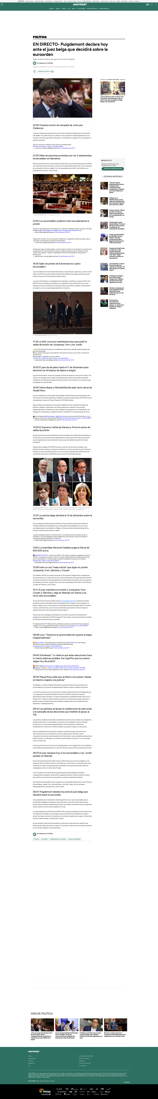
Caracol (108, 1089)
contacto (31, 1060)
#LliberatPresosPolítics (65, 418)
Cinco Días (82, 1092)
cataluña (44, 839)
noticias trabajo (92, 8)
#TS (46, 624)
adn (102, 1089)
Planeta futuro (101, 1092)
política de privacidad (85, 1063)
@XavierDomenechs (47, 666)
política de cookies (84, 1058)
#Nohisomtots (77, 230)
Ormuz (79, 1)
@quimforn (51, 230)
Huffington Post (62, 1092)
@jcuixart (69, 230)
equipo (30, 1056)
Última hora (147, 5)
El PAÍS (60, 1089)
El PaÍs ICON (82, 1094)
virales (64, 8)
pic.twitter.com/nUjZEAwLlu (52, 646)
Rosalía (118, 1)
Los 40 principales (68, 1089)
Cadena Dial (89, 1092)
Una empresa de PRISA (46, 1090)
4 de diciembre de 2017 (67, 148)
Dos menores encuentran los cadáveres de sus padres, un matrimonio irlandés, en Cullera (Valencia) (116, 304)
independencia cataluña (58, 839)
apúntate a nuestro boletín (113, 168)
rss (29, 1065)
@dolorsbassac (50, 416)
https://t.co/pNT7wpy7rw (56, 668)
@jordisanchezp (60, 230)
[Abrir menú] (2, 5)
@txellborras (60, 416)
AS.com (97, 1089)
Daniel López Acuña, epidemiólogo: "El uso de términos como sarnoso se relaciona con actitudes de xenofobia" (117, 225)
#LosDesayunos (38, 646)
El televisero (81, 8)
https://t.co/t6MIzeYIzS (43, 358)
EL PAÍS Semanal (94, 1092)
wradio (76, 1092)
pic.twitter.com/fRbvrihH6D (53, 146)
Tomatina (131, 1)
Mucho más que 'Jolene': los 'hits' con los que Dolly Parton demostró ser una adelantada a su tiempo (117, 213)
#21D (34, 146)
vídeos (74, 8)
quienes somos (32, 1058)
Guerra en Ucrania (72, 1)
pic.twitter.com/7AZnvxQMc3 (49, 561)
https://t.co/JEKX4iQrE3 (80, 626)
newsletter (31, 1063)
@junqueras (44, 230)
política (51, 8)
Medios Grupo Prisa (45, 1094)
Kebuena (106, 1092)
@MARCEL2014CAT (42, 555)
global (58, 8)
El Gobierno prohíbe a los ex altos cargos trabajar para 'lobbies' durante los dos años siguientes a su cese (116, 279)
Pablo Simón (124, 1)
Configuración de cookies (86, 1056)
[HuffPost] (34, 1051)
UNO (71, 1092)
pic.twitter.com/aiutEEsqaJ (60, 358)
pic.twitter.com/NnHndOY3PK (75, 668)
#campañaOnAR (73, 666)
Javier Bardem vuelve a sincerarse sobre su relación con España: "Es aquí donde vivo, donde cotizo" (117, 267)
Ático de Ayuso (49, 1)
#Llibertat (36, 561)
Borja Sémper (96, 1)
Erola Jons (112, 1)
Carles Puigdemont (74, 839)
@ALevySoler (39, 642)
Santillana (76, 1089)
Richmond (59, 1094)
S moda (89, 1094)
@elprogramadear (62, 666)
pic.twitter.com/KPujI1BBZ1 (82, 418)
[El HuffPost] (80, 4)
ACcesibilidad (82, 1065)
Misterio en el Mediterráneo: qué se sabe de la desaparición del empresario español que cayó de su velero (116, 201)
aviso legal (82, 1060)
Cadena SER (91, 1089)
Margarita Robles (58, 1)
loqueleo (96, 1094)
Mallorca (137, 1)
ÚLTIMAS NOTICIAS (104, 8)
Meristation (104, 1094)
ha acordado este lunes (68, 601)
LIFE (69, 8)
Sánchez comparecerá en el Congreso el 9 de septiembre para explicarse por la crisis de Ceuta (116, 291)
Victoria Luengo (104, 1)
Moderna (67, 1094)
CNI (65, 1)
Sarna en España (29, 1)
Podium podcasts (75, 1094)
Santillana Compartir (84, 1089)
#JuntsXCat (40, 146)
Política (40, 37)
